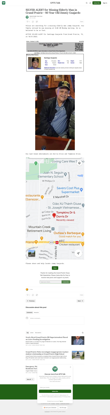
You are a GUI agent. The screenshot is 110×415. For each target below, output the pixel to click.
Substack (47, 411)
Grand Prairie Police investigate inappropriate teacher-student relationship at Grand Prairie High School (47, 353)
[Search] (86, 3)
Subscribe (97, 3)
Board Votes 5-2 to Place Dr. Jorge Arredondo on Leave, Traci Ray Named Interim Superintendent (46, 342)
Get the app (63, 407)
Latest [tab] (31, 332)
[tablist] (33, 312)
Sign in (105, 3)
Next (79, 301)
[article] (55, 342)
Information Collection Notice (54, 396)
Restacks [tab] (36, 312)
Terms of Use (63, 395)
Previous (31, 301)
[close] (70, 367)
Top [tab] (28, 332)
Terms (57, 403)
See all (29, 379)
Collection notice (64, 403)
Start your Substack (50, 407)
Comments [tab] (29, 312)
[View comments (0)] (33, 21)
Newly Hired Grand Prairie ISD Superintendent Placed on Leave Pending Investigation (47, 338)
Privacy (53, 403)
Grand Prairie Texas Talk (36, 16)
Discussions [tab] (38, 332)
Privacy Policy (67, 396)
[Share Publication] (90, 3)
